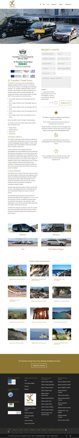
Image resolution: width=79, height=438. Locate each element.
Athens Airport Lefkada (47, 407)
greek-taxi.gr (32, 197)
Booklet (44, 430)
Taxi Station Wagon (56, 249)
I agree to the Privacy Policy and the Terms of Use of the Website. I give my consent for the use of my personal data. (48, 95)
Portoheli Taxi (61, 410)
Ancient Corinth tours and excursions (60, 343)
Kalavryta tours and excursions (14, 300)
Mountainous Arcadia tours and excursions (39, 279)
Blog (38, 430)
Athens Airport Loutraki (47, 410)
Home (48, 4)
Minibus (56, 234)
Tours (20, 430)
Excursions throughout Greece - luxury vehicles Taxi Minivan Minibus (39, 27)
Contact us (68, 4)
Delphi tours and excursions (39, 301)
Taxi (22, 249)
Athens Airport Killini (46, 404)
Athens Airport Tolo (46, 401)
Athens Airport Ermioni (47, 387)
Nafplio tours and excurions (39, 343)
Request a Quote (39, 365)
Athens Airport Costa (46, 390)
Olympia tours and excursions (62, 301)
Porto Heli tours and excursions (59, 279)
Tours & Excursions (29, 423)
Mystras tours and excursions (17, 322)
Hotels (26, 430)
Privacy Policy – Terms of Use (55, 430)
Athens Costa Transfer (63, 420)
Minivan (23, 234)
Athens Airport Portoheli (47, 398)
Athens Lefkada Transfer (64, 381)
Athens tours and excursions (39, 322)
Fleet (60, 4)
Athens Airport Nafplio (47, 381)
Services (54, 4)
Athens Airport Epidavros (47, 384)
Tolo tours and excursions (60, 322)
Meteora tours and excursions (17, 279)
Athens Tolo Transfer (63, 395)
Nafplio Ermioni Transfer (64, 407)
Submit (64, 103)
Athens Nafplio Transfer (64, 387)
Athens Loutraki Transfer (64, 384)
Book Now (39, 34)
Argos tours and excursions (16, 343)
